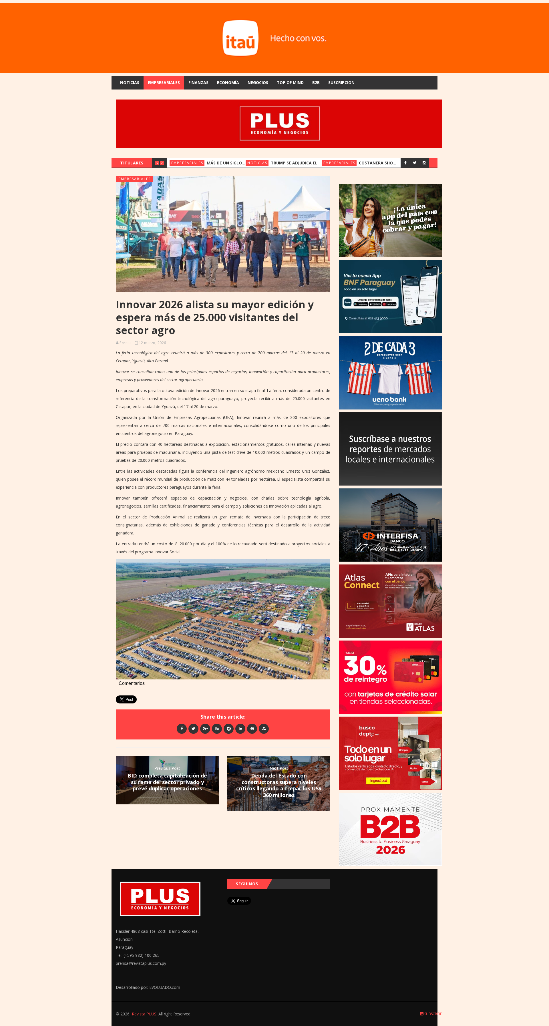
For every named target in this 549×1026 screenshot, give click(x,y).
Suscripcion (341, 82)
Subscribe (432, 1013)
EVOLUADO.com (164, 987)
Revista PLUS (144, 1014)
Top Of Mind (290, 82)
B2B (316, 82)
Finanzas (198, 82)
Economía (228, 82)
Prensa (126, 342)
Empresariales (164, 82)
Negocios (258, 82)
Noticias (129, 82)
